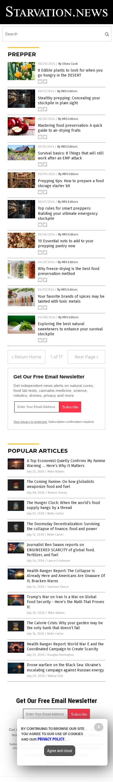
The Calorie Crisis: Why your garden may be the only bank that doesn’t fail (65, 625)
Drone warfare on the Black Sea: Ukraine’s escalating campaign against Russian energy (65, 667)
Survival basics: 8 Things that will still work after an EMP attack (71, 156)
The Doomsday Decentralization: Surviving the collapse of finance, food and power (63, 526)
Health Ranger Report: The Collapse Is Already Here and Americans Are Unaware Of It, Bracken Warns (66, 576)
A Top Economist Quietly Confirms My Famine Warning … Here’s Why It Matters (66, 463)
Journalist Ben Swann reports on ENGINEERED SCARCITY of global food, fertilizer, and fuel (61, 549)
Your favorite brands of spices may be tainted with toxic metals (71, 299)
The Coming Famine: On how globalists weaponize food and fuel (60, 484)
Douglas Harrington (60, 655)
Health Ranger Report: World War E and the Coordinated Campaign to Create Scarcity (65, 646)
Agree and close (59, 751)
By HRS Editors (67, 91)
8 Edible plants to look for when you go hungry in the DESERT (70, 73)
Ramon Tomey (57, 492)
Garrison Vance (58, 587)
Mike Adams (55, 471)
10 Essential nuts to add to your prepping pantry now (66, 243)
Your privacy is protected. (30, 421)
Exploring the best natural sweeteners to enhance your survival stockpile (70, 329)
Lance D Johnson (58, 560)
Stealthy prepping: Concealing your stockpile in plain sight (69, 100)
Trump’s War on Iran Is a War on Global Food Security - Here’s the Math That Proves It (65, 602)
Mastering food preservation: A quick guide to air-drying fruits (70, 128)
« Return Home (26, 357)
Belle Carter (55, 513)
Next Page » (86, 357)
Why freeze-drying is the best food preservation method (68, 271)
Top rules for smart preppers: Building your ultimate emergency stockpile (68, 213)
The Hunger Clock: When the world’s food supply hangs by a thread (63, 505)
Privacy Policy (51, 739)
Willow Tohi (55, 676)
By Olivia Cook (68, 64)
